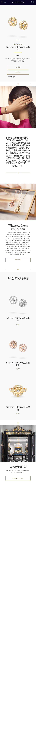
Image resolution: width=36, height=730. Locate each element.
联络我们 (18, 72)
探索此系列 (18, 260)
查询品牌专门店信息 (18, 478)
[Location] (34, 2)
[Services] (5, 2)
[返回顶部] (33, 727)
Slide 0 (16, 40)
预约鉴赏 (18, 67)
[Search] (32, 2)
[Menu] (2, 2)
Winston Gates (18, 44)
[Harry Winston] (18, 3)
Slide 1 (19, 40)
